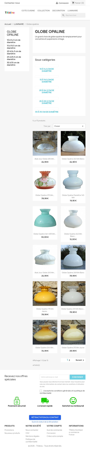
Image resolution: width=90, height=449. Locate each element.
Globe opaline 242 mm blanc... (73, 235)
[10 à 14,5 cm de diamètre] (46, 66)
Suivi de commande (54, 430)
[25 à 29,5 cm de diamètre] (46, 98)
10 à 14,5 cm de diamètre (13, 41)
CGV (27, 433)
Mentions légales (32, 436)
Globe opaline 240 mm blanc (73, 159)
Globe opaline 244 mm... (45, 347)
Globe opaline (13, 33)
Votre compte (54, 426)
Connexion (51, 433)
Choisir (69, 126)
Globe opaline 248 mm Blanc (73, 272)
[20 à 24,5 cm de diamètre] (46, 87)
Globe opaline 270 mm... (45, 195)
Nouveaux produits (12, 433)
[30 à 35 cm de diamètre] (46, 109)
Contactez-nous (12, 3)
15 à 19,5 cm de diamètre (13, 46)
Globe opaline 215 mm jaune (73, 347)
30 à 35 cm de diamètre (13, 63)
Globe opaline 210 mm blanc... (73, 309)
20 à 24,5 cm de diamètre (14, 52)
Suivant (80, 360)
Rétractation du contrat (45, 417)
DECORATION (58, 10)
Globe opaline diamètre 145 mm (73, 196)
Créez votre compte (55, 436)
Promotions (9, 430)
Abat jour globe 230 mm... (45, 159)
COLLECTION (44, 10)
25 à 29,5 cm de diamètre (14, 58)
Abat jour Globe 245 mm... (45, 272)
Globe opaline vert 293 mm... (45, 234)
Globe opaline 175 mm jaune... (45, 310)
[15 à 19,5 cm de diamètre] (46, 76)
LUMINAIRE (73, 10)
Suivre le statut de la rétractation (45, 422)
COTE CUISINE (28, 10)
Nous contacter (32, 430)
